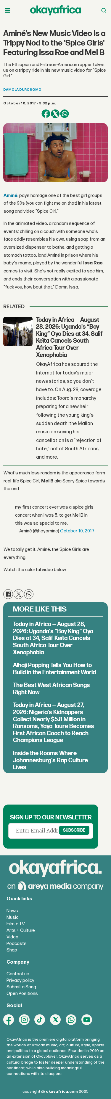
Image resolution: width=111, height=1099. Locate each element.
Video (12, 937)
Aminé (10, 195)
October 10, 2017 (77, 531)
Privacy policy (20, 980)
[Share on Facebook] (45, 113)
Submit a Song (21, 987)
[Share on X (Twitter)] (55, 113)
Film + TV (16, 924)
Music (12, 917)
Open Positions (22, 993)
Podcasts (17, 943)
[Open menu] (7, 10)
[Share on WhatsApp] (64, 113)
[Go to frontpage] (55, 10)
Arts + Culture (21, 930)
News (12, 911)
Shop (12, 950)
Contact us (18, 974)
